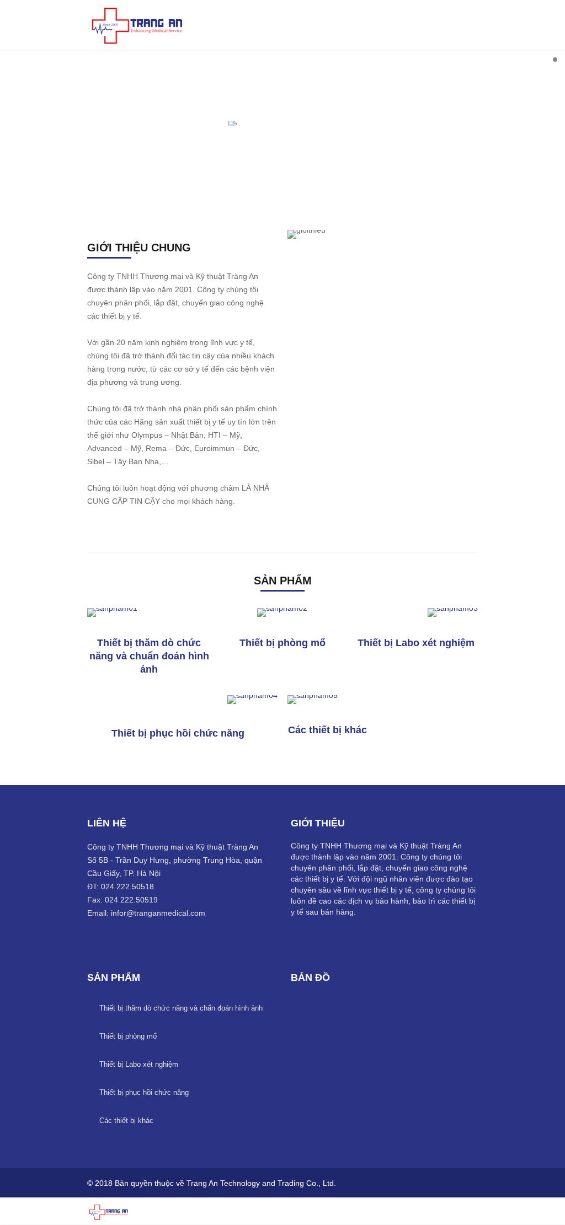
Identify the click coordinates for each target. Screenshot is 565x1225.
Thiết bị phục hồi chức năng (177, 733)
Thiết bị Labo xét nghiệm (416, 642)
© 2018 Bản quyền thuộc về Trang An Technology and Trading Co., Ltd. (211, 1183)
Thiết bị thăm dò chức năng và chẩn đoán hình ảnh (181, 1008)
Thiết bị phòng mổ (282, 642)
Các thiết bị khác (327, 729)
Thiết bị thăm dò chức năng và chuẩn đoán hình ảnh (149, 656)
